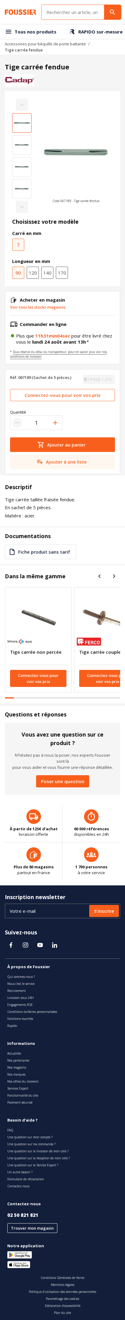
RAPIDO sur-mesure (100, 32)
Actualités (14, 1053)
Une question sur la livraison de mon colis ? (38, 1151)
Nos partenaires (18, 1060)
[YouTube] (40, 945)
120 (33, 273)
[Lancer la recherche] (112, 12)
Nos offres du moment (23, 1081)
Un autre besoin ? (19, 1172)
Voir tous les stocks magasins (38, 307)
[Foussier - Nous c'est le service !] (20, 12)
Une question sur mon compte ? (29, 1137)
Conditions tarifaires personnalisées (32, 1012)
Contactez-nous (18, 1186)
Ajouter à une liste (66, 462)
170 (62, 273)
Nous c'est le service (21, 984)
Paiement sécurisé (19, 1102)
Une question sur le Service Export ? (32, 1165)
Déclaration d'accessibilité (62, 1306)
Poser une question (62, 781)
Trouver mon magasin (32, 1228)
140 (47, 273)
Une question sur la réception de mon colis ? (38, 1158)
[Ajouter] (55, 423)
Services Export (17, 1088)
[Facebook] (11, 945)
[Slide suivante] (114, 576)
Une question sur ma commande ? (31, 1144)
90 (18, 273)
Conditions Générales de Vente (62, 1278)
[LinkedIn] (55, 945)
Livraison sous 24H (20, 998)
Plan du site (62, 1313)
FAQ (10, 1130)
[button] (76, 156)
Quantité (18, 412)
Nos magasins (16, 1067)
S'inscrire (104, 911)
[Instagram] (25, 945)
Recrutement (16, 991)
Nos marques (16, 1074)
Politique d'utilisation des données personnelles (62, 1292)
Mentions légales (62, 1285)
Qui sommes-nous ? (21, 977)
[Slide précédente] (99, 576)
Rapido (12, 1026)
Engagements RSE (20, 1005)
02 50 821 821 (22, 1215)
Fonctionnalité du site (22, 1095)
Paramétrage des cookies (62, 1299)
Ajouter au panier (66, 445)
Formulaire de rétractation (25, 1179)
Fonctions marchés (20, 1019)
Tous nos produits (35, 32)
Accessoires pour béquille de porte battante (45, 44)
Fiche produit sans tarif (44, 552)
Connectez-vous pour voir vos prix (62, 395)
